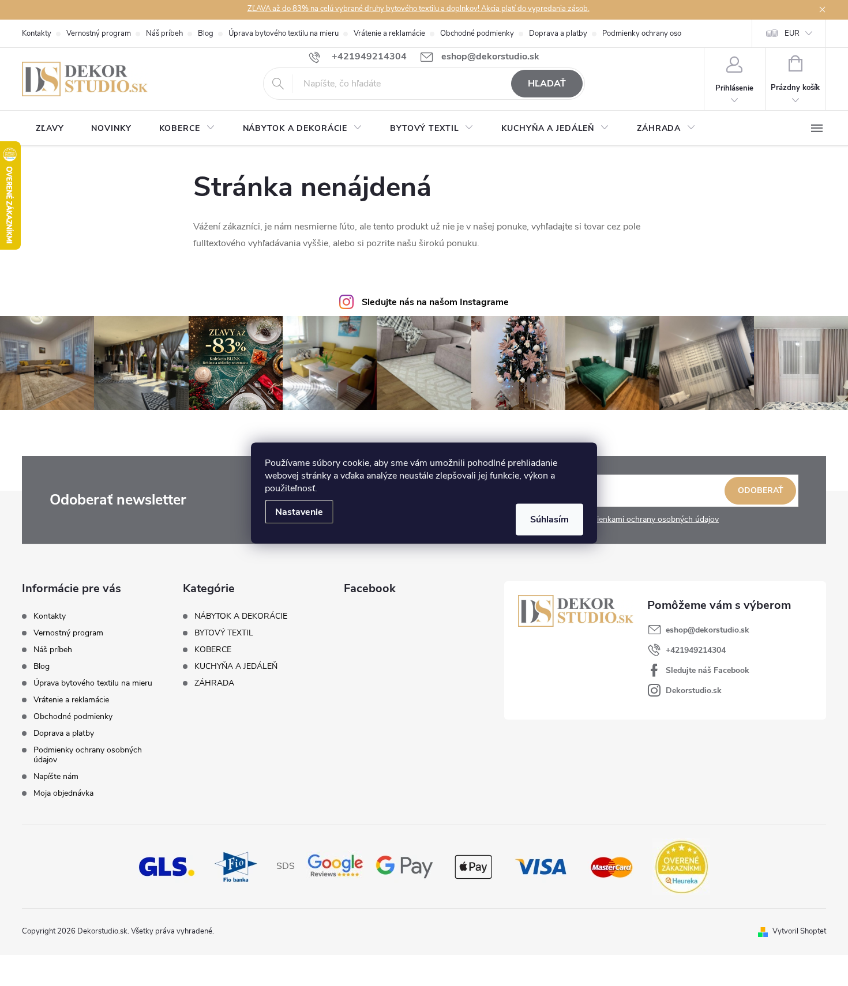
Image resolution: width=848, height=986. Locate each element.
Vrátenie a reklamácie (389, 33)
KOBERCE (212, 649)
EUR (792, 33)
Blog (205, 33)
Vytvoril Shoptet (799, 931)
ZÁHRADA (214, 683)
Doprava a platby (558, 33)
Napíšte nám (55, 776)
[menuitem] (49, 128)
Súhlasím (549, 519)
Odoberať (760, 490)
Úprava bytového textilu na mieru (283, 33)
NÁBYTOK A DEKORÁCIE (240, 616)
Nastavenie (299, 512)
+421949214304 (696, 650)
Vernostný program (98, 33)
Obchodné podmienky (477, 33)
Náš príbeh (164, 33)
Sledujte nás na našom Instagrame (435, 302)
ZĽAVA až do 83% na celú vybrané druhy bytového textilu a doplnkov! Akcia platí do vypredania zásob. (418, 8)
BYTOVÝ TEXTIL (223, 633)
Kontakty (36, 33)
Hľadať (547, 83)
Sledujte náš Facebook (707, 670)
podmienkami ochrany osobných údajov (647, 519)
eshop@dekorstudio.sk (707, 629)
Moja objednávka (63, 793)
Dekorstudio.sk (694, 690)
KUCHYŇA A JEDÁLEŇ (235, 666)
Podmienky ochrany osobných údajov (664, 33)
